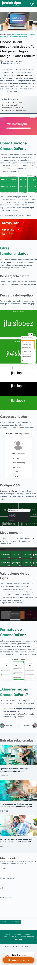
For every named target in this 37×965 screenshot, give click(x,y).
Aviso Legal (18, 940)
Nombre (3, 868)
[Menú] (32, 3)
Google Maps (28, 934)
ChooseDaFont (22, 75)
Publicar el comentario (10, 922)
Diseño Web (4, 63)
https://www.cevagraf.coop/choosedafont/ (19, 714)
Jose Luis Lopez (5, 34)
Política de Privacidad (10, 937)
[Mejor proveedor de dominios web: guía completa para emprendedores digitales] (18, 790)
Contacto (8, 934)
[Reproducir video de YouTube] (18, 229)
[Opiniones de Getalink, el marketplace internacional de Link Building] (18, 755)
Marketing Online (14, 63)
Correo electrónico (7, 878)
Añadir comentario (7, 898)
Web (1, 888)
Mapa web (17, 934)
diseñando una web (16, 491)
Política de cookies (27, 937)
